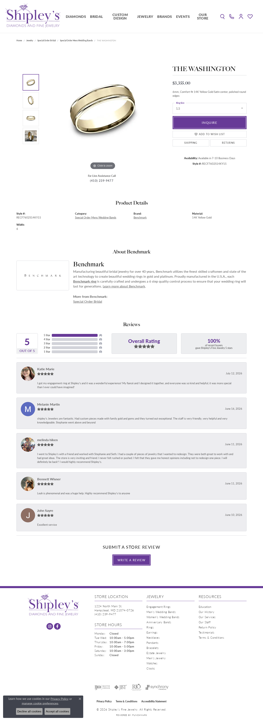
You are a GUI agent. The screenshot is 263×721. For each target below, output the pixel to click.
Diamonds (76, 16)
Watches (152, 663)
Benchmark (140, 217)
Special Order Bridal (46, 40)
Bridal (96, 16)
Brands (164, 16)
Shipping (190, 143)
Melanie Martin (48, 404)
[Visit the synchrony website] (157, 687)
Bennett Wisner (49, 479)
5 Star (47, 335)
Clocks (150, 668)
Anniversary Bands (158, 622)
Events (183, 16)
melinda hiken (47, 439)
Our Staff (205, 622)
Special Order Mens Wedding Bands (76, 40)
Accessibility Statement (153, 701)
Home (19, 40)
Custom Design (120, 16)
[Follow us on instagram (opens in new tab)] (49, 626)
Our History (207, 612)
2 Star (47, 347)
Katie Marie (45, 369)
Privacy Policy (104, 701)
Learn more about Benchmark (124, 286)
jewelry (29, 40)
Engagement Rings (158, 607)
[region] (102, 109)
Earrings (151, 632)
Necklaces (153, 637)
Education (205, 607)
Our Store (203, 16)
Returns (228, 143)
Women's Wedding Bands (163, 617)
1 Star (47, 351)
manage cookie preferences (40, 703)
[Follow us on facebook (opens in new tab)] (57, 626)
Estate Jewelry (156, 653)
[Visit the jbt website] (120, 687)
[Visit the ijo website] (102, 687)
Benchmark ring (84, 281)
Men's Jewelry (156, 658)
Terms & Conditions (211, 637)
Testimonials (207, 632)
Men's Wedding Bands (161, 612)
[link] (231, 16)
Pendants (152, 643)
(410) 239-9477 (101, 181)
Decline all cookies (29, 711)
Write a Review (131, 560)
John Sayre (45, 510)
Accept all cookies (57, 711)
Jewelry (145, 16)
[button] (222, 16)
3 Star (47, 343)
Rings (150, 627)
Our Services (207, 617)
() (100, 335)
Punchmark (139, 715)
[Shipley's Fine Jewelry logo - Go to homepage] (33, 16)
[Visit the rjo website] (136, 687)
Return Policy (207, 627)
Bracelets (152, 648)
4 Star (47, 339)
